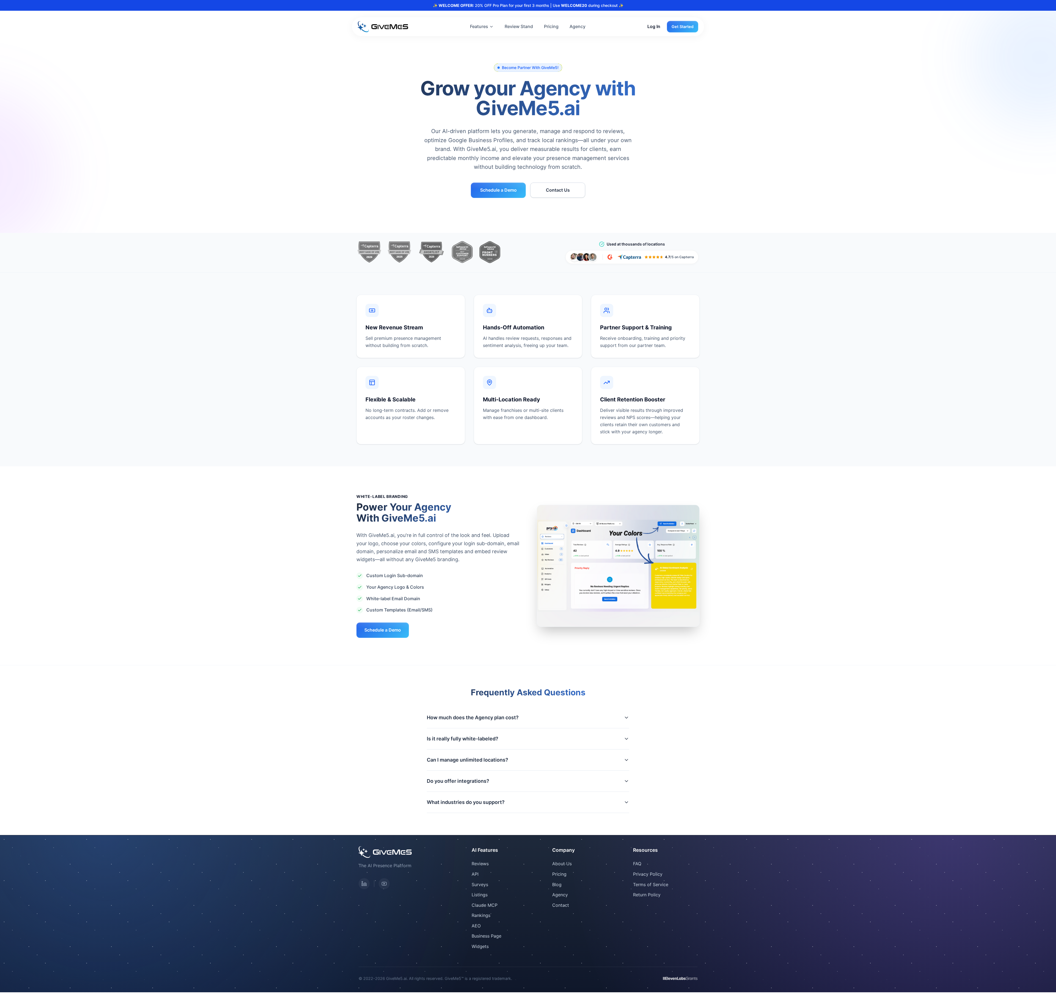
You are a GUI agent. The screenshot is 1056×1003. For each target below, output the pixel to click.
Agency (577, 26)
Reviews (480, 863)
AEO (476, 925)
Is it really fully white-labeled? (462, 739)
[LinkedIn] (364, 883)
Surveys (480, 884)
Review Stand (519, 26)
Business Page (486, 936)
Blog (557, 884)
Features (479, 26)
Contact (560, 905)
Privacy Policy (647, 874)
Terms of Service (650, 884)
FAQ (637, 863)
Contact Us (558, 190)
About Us (562, 863)
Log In (653, 26)
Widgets (480, 946)
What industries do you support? (466, 802)
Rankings (481, 915)
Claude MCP (484, 905)
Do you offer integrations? (458, 781)
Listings (480, 894)
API (475, 874)
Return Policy (647, 894)
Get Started (683, 26)
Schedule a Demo (498, 190)
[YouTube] (384, 883)
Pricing (551, 26)
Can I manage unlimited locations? (467, 760)
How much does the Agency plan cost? (473, 717)
